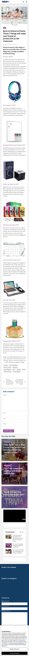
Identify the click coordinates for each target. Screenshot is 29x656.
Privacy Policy (4, 641)
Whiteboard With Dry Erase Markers (12, 145)
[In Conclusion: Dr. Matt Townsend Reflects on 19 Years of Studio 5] (9, 551)
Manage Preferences (14, 649)
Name (4, 412)
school (23, 369)
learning (18, 369)
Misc (4, 27)
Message (5, 610)
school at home (7, 371)
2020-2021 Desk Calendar (10, 260)
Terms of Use (22, 640)
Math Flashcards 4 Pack (9, 225)
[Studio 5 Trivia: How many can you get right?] (14, 497)
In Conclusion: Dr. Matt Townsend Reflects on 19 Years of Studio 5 (18, 551)
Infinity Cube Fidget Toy (9, 184)
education (15, 367)
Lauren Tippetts (9, 56)
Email (4, 418)
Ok (27, 627)
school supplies (16, 371)
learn (14, 369)
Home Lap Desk (7, 300)
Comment (5, 395)
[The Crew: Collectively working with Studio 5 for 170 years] (14, 473)
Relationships (7, 441)
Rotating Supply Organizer (9, 341)
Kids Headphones (7, 105)
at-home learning (13, 365)
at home (6, 365)
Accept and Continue (14, 653)
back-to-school (7, 367)
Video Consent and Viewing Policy (16, 643)
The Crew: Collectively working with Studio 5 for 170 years (18, 545)
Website (4, 423)
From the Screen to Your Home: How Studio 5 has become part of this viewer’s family (18, 538)
